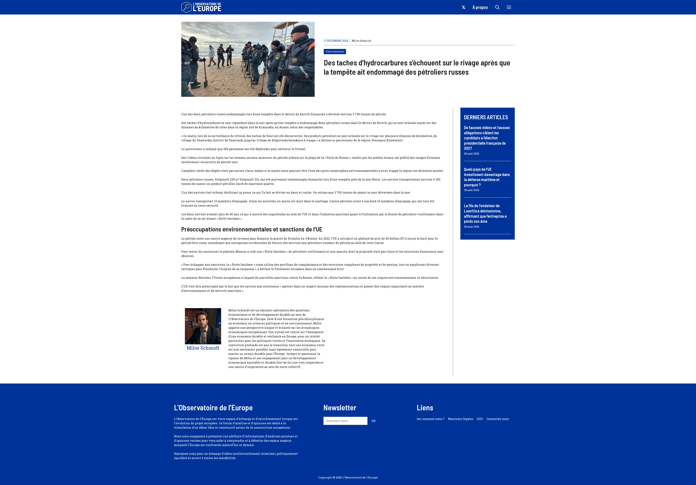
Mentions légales (460, 419)
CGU (480, 419)
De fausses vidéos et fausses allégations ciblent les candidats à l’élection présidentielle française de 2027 (487, 137)
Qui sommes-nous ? (430, 419)
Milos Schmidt (361, 40)
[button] (497, 7)
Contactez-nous (497, 419)
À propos (480, 7)
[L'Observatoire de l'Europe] (201, 7)
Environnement (335, 51)
